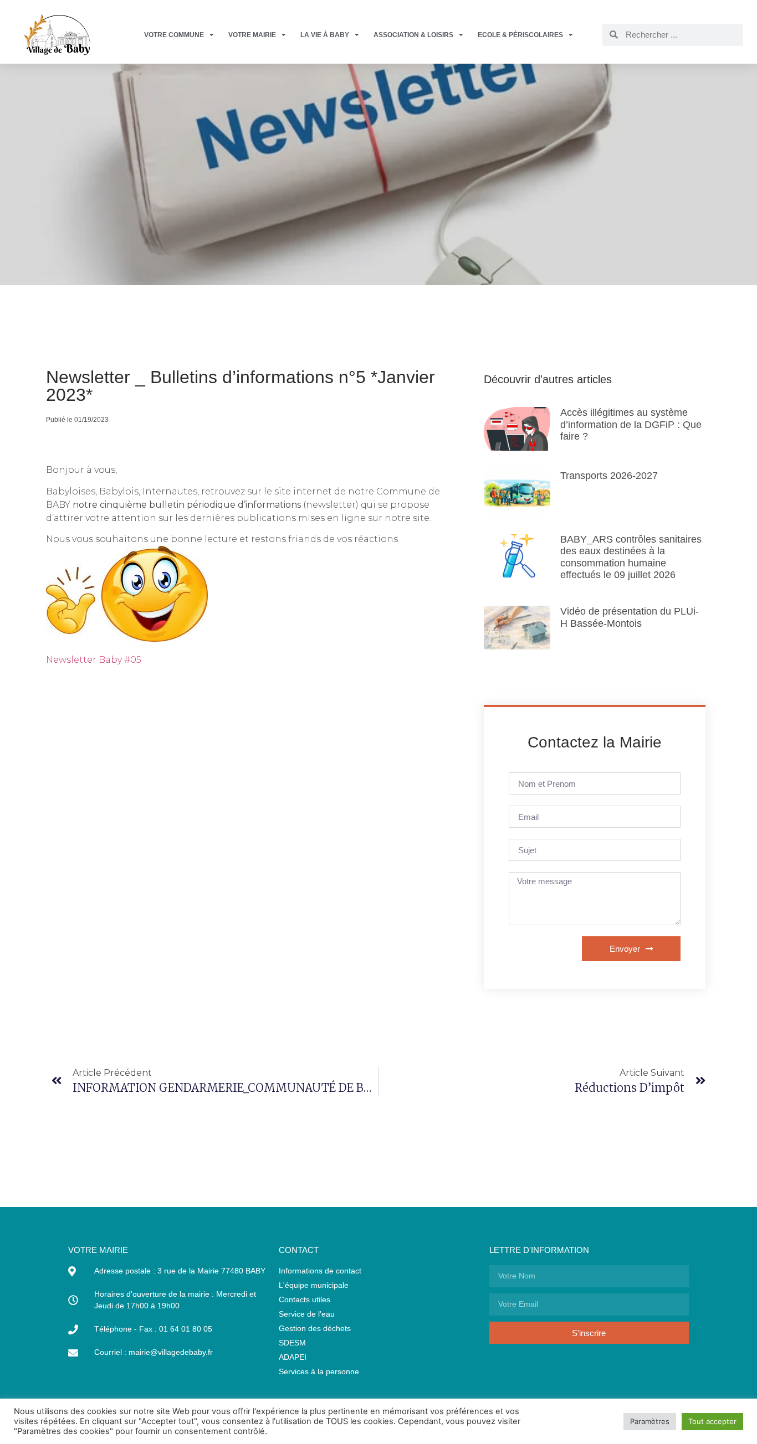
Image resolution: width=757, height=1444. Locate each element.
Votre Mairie (252, 35)
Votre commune (174, 35)
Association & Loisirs (413, 35)
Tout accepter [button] (712, 1421)
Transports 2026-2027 (609, 475)
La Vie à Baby (324, 35)
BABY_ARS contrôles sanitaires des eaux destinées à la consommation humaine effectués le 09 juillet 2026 (631, 557)
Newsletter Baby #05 (93, 659)
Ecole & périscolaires (520, 35)
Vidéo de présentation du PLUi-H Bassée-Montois (629, 617)
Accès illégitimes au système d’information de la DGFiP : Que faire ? (631, 424)
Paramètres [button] (649, 1421)
